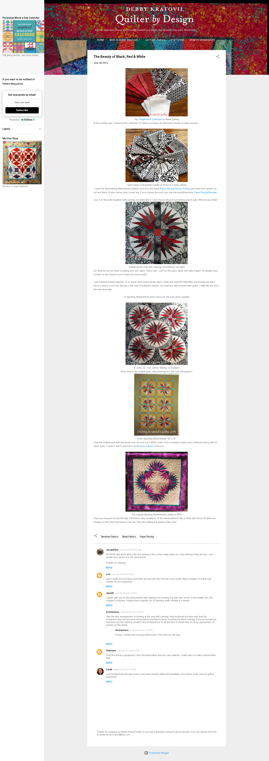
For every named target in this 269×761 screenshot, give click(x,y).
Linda (109, 669)
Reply (109, 567)
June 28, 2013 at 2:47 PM (126, 593)
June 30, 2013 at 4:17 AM (128, 650)
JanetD (110, 593)
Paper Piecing (147, 536)
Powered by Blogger (158, 752)
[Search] (224, 8)
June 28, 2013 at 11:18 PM (131, 612)
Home (100, 40)
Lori (108, 574)
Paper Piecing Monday (205, 192)
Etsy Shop (177, 40)
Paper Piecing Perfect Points (175, 188)
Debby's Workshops (202, 40)
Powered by (14, 120)
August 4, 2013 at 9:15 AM (124, 669)
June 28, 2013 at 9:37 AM (122, 574)
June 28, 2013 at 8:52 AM (130, 550)
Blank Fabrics (129, 536)
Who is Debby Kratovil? (125, 40)
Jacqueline (112, 549)
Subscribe (22, 110)
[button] (218, 57)
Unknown (111, 650)
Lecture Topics (155, 40)
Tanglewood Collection (150, 119)
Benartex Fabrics (145, 446)
